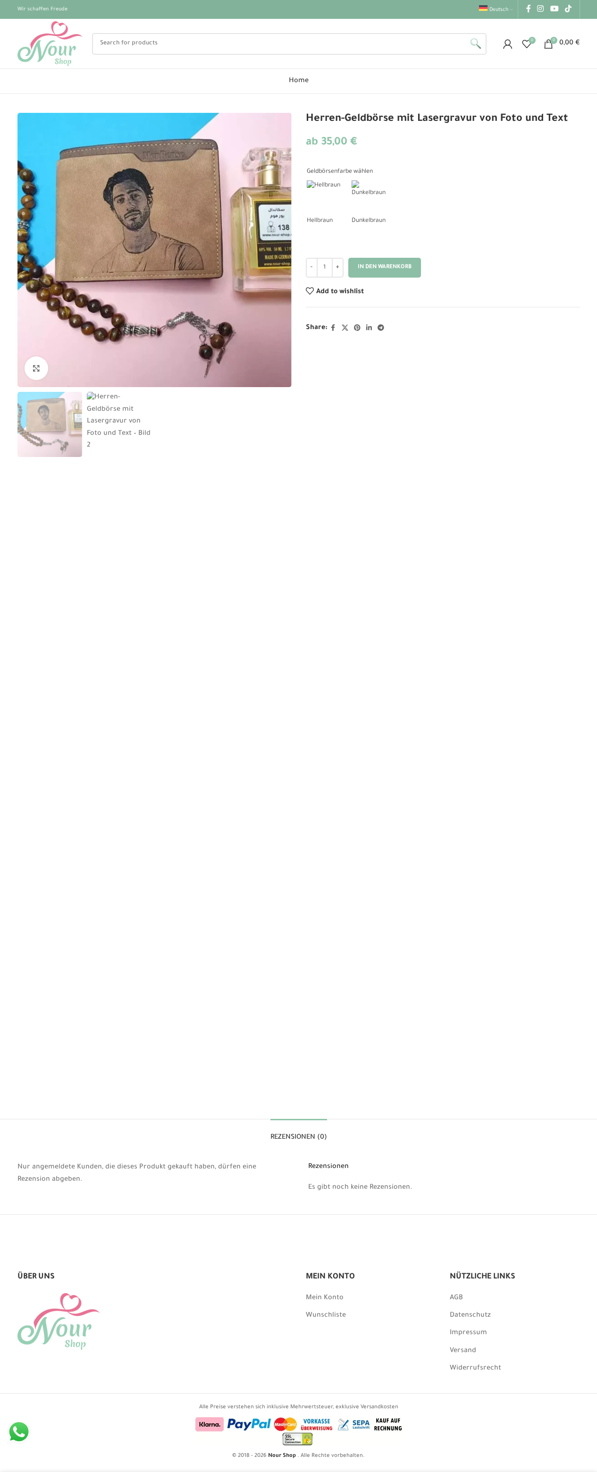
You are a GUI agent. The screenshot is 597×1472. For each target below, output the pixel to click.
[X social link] (345, 328)
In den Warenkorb (385, 267)
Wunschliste (326, 1316)
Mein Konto (325, 1298)
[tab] (298, 1133)
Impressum (468, 1333)
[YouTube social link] (554, 9)
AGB (456, 1298)
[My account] (507, 43)
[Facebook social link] (528, 9)
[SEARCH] (476, 44)
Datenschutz (470, 1316)
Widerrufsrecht (475, 1368)
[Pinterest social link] (357, 328)
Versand (463, 1351)
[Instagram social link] (540, 9)
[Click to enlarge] (36, 368)
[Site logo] (50, 44)
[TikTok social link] (568, 9)
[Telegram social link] (381, 328)
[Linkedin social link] (369, 328)
